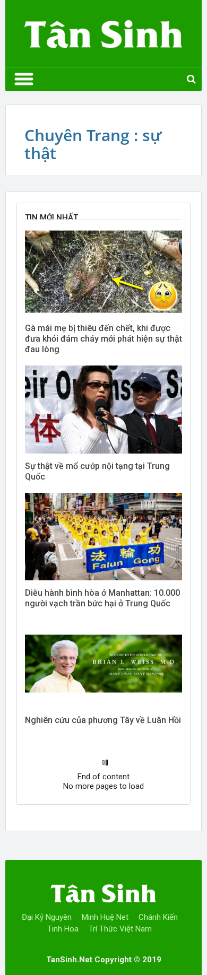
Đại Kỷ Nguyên (47, 917)
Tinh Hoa (63, 929)
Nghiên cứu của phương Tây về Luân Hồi (103, 720)
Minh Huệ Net (105, 917)
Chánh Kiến (158, 917)
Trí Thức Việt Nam (120, 929)
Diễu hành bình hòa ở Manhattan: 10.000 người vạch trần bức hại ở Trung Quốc (102, 598)
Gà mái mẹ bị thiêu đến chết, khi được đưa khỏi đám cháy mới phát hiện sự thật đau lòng (103, 338)
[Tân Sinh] (103, 31)
